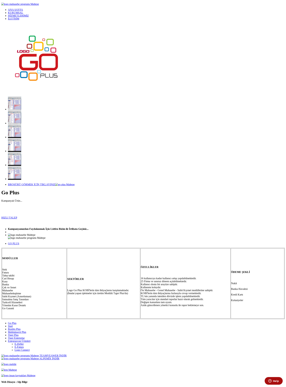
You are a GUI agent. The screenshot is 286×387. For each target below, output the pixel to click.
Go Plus (12, 323)
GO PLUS (13, 243)
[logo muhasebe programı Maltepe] (20, 4)
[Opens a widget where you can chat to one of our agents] (273, 381)
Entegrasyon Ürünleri (19, 341)
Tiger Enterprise (16, 338)
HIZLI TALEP (9, 217)
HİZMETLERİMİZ (18, 15)
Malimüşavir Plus (17, 332)
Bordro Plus (14, 329)
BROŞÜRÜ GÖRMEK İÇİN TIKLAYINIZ (31, 184)
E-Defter (19, 344)
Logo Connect (22, 350)
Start (10, 326)
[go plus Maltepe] (14, 109)
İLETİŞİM (13, 18)
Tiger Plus (13, 335)
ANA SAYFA (15, 9)
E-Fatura (19, 347)
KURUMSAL (15, 12)
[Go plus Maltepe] (14, 137)
